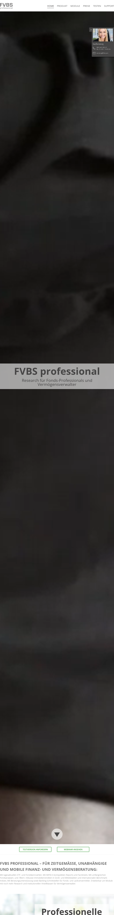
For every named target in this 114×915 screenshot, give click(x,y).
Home (50, 6)
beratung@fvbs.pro (102, 53)
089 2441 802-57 (102, 47)
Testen (97, 6)
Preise (86, 6)
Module (75, 6)
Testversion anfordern (35, 849)
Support (109, 6)
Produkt (62, 6)
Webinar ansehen (73, 849)
